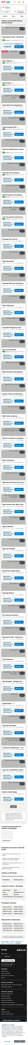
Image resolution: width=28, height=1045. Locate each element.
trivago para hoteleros (6, 986)
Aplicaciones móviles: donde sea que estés (11, 984)
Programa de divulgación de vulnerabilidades (12, 1004)
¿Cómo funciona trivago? (7, 1014)
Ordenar (5, 16)
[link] (15, 2)
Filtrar (13, 16)
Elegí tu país (4, 953)
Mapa (21, 16)
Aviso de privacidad (6, 998)
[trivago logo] (5, 2)
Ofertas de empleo (5, 973)
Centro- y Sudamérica (16, 941)
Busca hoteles (5, 941)
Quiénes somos (5, 971)
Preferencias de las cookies (8, 1002)
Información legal (5, 996)
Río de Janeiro (10, 943)
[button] (13, 7)
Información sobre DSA (6, 1000)
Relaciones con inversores (7, 975)
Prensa (3, 977)
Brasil (2, 943)
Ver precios (18, 46)
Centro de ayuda (5, 1011)
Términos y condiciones (7, 993)
